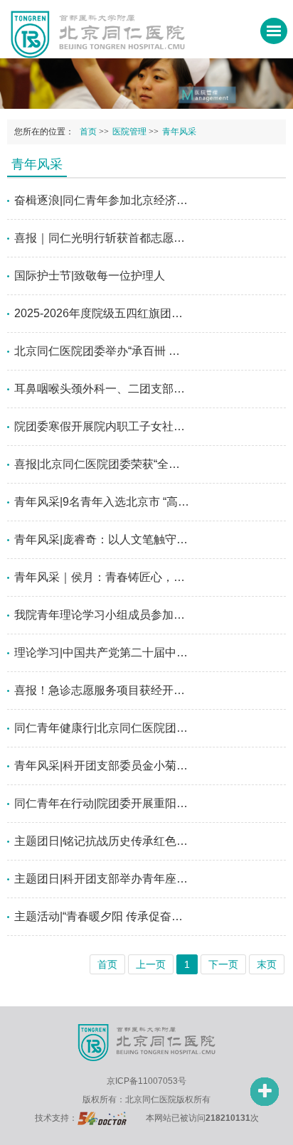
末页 (267, 964)
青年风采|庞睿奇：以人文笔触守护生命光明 (102, 539)
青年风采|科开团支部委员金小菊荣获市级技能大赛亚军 (102, 766)
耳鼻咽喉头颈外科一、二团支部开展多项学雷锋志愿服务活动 (102, 389)
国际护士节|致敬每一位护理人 (89, 276)
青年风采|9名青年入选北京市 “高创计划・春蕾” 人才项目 (102, 502)
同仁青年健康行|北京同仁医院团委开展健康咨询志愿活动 (102, 728)
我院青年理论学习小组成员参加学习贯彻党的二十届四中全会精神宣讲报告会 (102, 615)
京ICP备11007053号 (146, 1081)
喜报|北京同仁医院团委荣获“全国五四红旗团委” (102, 464)
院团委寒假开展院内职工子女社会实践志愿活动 (102, 426)
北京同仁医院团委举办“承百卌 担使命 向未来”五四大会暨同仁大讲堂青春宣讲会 (102, 351)
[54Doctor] (102, 1118)
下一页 (223, 964)
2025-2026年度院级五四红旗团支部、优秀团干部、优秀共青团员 (102, 313)
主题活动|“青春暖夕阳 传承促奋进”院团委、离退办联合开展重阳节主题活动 (102, 916)
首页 (88, 132)
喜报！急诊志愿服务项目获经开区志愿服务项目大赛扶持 (102, 690)
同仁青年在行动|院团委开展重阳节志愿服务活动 (102, 803)
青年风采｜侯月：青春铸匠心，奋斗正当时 (102, 577)
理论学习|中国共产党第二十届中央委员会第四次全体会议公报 (102, 652)
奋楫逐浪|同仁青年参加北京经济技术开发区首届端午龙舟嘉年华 (102, 200)
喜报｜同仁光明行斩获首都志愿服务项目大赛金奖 (102, 238)
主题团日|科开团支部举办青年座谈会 (102, 879)
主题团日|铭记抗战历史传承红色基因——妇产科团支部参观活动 (102, 841)
